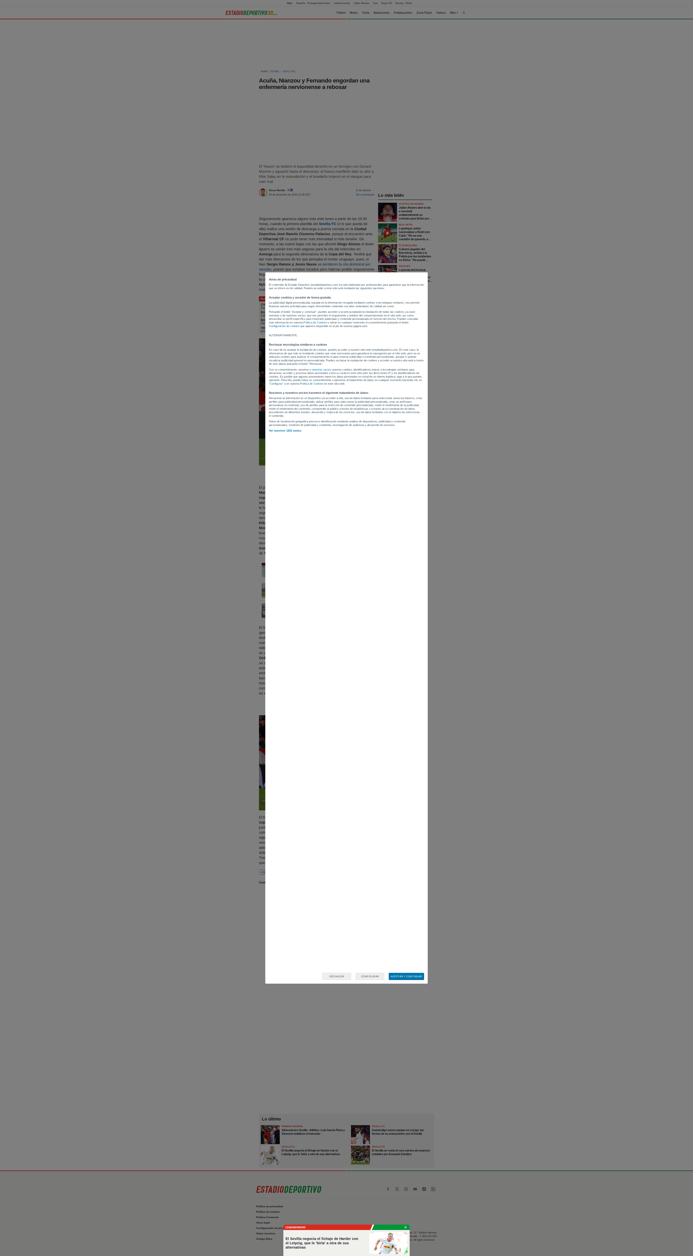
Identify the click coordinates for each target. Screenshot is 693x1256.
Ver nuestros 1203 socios (285, 430)
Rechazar (337, 976)
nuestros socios (321, 369)
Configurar (370, 976)
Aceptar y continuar (406, 976)
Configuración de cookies (284, 326)
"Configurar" (276, 383)
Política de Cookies (315, 322)
